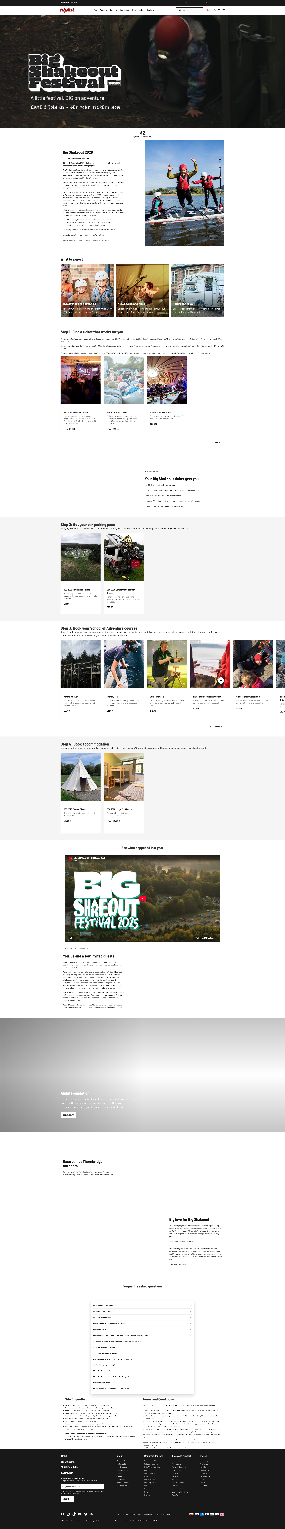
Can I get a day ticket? (101, 1383)
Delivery (175, 1473)
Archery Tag (112, 696)
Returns (175, 1476)
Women (103, 10)
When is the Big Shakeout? (103, 1305)
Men (95, 10)
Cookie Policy (148, 1514)
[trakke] (73, 3)
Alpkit (64, 1455)
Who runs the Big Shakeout (103, 1317)
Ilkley (202, 1479)
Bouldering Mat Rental (180, 1492)
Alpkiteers (148, 1470)
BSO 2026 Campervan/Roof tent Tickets (121, 591)
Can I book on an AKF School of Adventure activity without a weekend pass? (121, 1335)
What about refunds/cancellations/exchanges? (111, 1377)
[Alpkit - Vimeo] (85, 1514)
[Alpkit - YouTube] (80, 1514)
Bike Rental (176, 1489)
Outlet (141, 10)
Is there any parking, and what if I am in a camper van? (113, 1359)
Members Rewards (123, 1461)
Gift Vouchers (177, 1470)
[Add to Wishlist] (97, 358)
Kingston (203, 1486)
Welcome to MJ (150, 1461)
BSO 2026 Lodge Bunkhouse (119, 809)
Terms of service (122, 1482)
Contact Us (221, 2)
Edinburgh (204, 1473)
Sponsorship (121, 1479)
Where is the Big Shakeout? (103, 1311)
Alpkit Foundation (70, 1467)
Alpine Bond (176, 1464)
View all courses (215, 727)
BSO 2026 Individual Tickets (76, 412)
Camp (146, 1486)
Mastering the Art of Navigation (207, 696)
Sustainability (121, 1464)
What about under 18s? (101, 1371)
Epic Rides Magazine (152, 1467)
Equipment (125, 10)
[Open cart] (219, 10)
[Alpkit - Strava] (91, 1514)
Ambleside (204, 1464)
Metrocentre (204, 1470)
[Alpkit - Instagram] (68, 1514)
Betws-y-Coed (205, 1476)
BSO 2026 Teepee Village (75, 809)
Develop (147, 1492)
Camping (113, 10)
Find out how (68, 1115)
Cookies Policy (75, 1493)
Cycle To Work (177, 1495)
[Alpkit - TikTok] (74, 1514)
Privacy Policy (66, 1493)
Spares (174, 1479)
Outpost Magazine (151, 1464)
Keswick (203, 1467)
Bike (134, 10)
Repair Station (121, 1467)
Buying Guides (149, 1479)
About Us (119, 1473)
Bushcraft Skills (157, 696)
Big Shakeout (68, 1461)
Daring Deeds (149, 1489)
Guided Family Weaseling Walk (249, 696)
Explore (150, 10)
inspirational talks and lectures (169, 496)
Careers (119, 1476)
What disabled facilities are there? (106, 1353)
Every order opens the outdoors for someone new (186, 2)
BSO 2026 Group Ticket (117, 412)
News (146, 1476)
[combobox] (189, 10)
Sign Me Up (67, 1499)
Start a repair (209, 2)
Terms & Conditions (121, 1514)
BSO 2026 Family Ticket (160, 412)
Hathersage (204, 1461)
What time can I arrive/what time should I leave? (111, 1389)
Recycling (175, 1486)
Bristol (202, 1482)
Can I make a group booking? (104, 1365)
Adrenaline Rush (71, 696)
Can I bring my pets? (100, 1329)
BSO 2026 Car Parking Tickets (77, 589)
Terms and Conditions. (94, 1491)
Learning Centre (150, 1482)
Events (147, 1495)
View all (218, 442)
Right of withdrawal (163, 1514)
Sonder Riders (149, 1473)
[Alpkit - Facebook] (62, 1514)
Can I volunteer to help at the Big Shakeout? (109, 1323)
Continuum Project (123, 1470)
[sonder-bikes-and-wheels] (65, 2)
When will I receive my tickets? (104, 1347)
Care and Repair (178, 1482)
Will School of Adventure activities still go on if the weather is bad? (118, 1341)
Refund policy (121, 1486)
